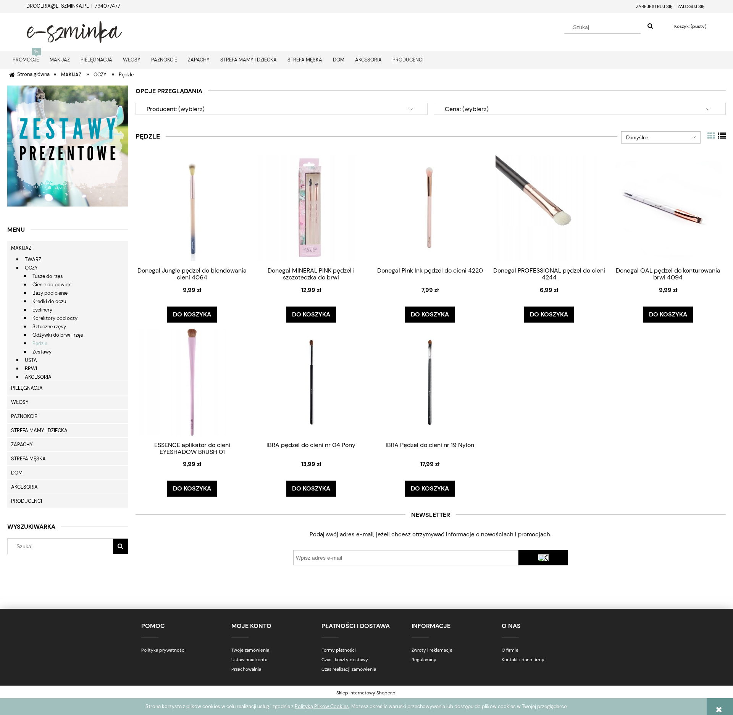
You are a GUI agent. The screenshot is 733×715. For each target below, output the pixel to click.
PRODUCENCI (26, 501)
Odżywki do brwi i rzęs (57, 335)
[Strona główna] (74, 30)
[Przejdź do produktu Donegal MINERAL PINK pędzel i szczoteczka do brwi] (311, 207)
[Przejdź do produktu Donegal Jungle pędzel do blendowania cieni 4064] (192, 207)
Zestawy (42, 352)
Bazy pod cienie (50, 293)
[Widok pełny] (722, 136)
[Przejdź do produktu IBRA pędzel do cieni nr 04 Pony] (311, 382)
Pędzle (39, 343)
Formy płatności (338, 650)
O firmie (510, 650)
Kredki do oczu (49, 301)
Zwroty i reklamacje (432, 650)
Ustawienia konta (249, 660)
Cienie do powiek (51, 284)
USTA (31, 360)
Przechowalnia (246, 669)
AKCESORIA (38, 377)
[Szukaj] (650, 26)
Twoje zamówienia (250, 650)
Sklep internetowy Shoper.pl (366, 693)
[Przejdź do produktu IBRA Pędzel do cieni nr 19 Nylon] (429, 382)
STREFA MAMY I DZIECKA (39, 430)
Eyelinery (42, 310)
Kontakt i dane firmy (523, 660)
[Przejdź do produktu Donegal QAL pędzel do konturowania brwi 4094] (668, 207)
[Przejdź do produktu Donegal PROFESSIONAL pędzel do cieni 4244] (548, 207)
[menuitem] (25, 59)
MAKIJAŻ (21, 248)
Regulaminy (424, 660)
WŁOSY (20, 402)
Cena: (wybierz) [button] (467, 109)
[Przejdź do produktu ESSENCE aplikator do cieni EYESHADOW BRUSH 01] (192, 382)
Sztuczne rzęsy (49, 326)
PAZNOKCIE (24, 416)
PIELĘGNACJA (27, 388)
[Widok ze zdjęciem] (711, 136)
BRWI (31, 368)
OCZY (31, 268)
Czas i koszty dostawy (344, 660)
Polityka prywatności (163, 650)
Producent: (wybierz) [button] (176, 109)
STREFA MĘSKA (28, 458)
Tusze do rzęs (47, 276)
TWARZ (33, 259)
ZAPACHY (22, 444)
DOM (17, 473)
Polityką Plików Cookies (322, 706)
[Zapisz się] (543, 557)
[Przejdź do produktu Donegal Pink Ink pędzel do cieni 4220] (429, 207)
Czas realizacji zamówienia (348, 669)
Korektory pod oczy (54, 318)
